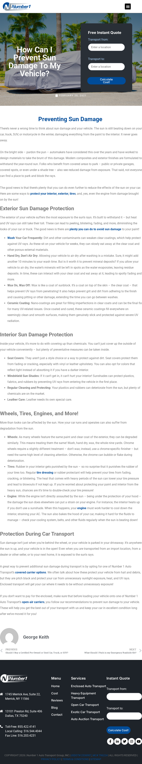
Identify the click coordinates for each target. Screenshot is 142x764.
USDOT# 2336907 (81, 755)
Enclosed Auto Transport (88, 686)
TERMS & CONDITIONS (75, 759)
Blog (54, 707)
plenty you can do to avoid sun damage (95, 229)
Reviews (57, 700)
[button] (128, 6)
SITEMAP (95, 759)
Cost (54, 693)
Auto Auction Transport (87, 719)
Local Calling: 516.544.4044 (23, 731)
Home (55, 686)
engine (81, 508)
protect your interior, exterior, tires (53, 193)
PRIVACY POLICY (51, 759)
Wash (11, 238)
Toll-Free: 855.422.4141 (20, 726)
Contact (56, 714)
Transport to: (96, 59)
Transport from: (98, 39)
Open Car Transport (85, 705)
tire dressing (45, 472)
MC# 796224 (100, 755)
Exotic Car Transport (85, 712)
